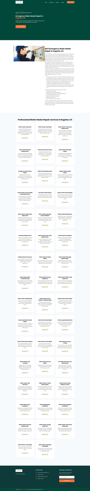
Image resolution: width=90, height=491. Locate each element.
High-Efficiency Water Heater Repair (45, 383)
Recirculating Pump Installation (45, 405)
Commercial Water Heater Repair (25, 320)
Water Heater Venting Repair (45, 257)
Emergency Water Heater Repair (25, 171)
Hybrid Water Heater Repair (65, 298)
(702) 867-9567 (70, 2)
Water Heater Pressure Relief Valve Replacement (25, 193)
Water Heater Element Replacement (25, 150)
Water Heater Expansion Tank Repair (45, 445)
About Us (57, 2)
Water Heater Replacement (45, 171)
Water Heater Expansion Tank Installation (45, 214)
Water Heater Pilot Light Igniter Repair (65, 257)
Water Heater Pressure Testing (65, 342)
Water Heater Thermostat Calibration (65, 425)
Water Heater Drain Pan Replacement (25, 425)
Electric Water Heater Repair (65, 192)
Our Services (51, 2)
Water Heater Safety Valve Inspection (65, 277)
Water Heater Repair (23, 489)
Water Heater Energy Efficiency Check (65, 383)
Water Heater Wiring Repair (25, 298)
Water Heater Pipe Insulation (25, 341)
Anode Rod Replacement (25, 235)
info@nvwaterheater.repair (42, 476)
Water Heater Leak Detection (25, 383)
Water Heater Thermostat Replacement (65, 127)
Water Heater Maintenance (65, 214)
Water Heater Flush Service (45, 150)
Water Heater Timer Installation (25, 405)
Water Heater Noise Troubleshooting (25, 277)
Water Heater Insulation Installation (65, 405)
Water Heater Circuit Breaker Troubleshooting (45, 299)
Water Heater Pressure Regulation (45, 277)
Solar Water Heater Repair (45, 320)
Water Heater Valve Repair (45, 341)
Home (46, 2)
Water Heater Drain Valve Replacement (45, 236)
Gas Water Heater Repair (44, 192)
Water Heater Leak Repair (45, 127)
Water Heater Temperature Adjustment (25, 214)
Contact (62, 2)
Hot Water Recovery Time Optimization (65, 362)
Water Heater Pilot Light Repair (65, 150)
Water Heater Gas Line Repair (45, 362)
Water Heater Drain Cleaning (25, 362)
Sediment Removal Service (25, 257)
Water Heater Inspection (25, 127)
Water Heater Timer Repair (25, 444)
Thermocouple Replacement (65, 320)
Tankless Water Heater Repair (65, 171)
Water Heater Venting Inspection (45, 425)
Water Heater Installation (65, 235)
